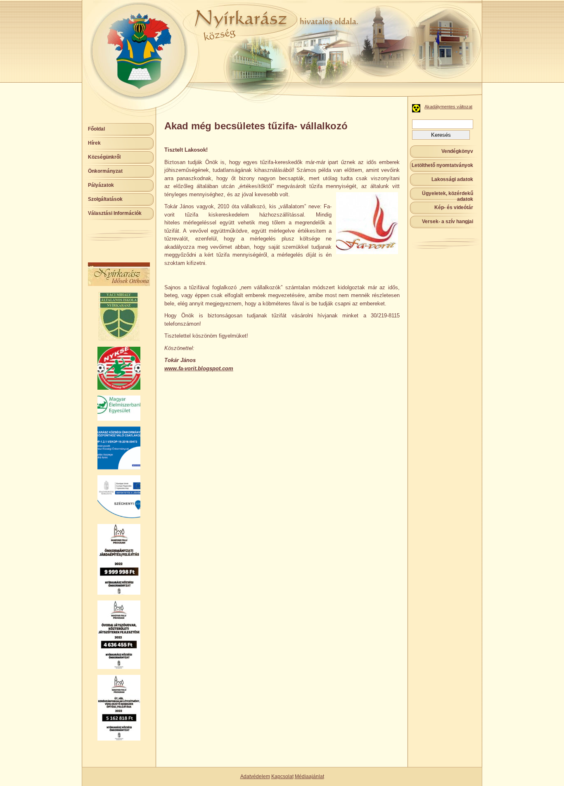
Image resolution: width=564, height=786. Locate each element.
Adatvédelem (255, 776)
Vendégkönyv (457, 151)
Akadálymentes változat (448, 106)
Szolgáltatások (105, 199)
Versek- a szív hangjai (447, 221)
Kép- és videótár (453, 207)
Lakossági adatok (452, 179)
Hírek (94, 143)
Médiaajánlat (309, 776)
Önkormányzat (105, 171)
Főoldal (96, 129)
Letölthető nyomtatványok (442, 165)
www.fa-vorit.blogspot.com (198, 368)
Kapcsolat (282, 776)
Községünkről (104, 157)
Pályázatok (101, 185)
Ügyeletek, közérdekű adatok (447, 196)
